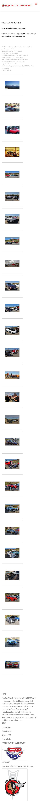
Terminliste (6, 739)
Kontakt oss (6, 731)
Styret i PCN (6, 735)
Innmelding (6, 727)
